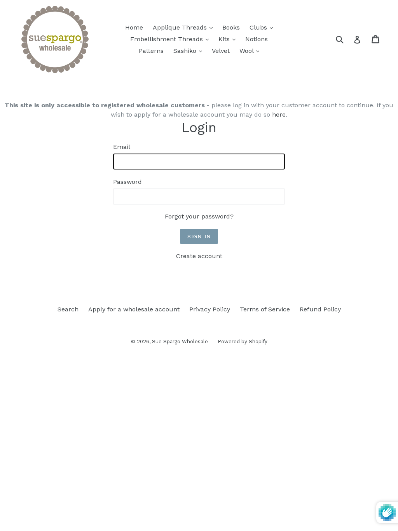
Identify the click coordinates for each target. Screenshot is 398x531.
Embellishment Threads (171, 39)
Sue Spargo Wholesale (180, 341)
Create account (199, 256)
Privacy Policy (209, 309)
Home (134, 27)
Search (68, 309)
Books (231, 27)
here (279, 114)
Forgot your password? (199, 216)
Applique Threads (184, 27)
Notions (256, 39)
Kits (228, 39)
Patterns (151, 50)
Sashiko (189, 50)
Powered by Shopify (242, 341)
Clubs (263, 27)
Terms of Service (265, 309)
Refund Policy (320, 309)
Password (127, 181)
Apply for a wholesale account (134, 309)
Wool (251, 50)
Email (121, 146)
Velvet (221, 50)
